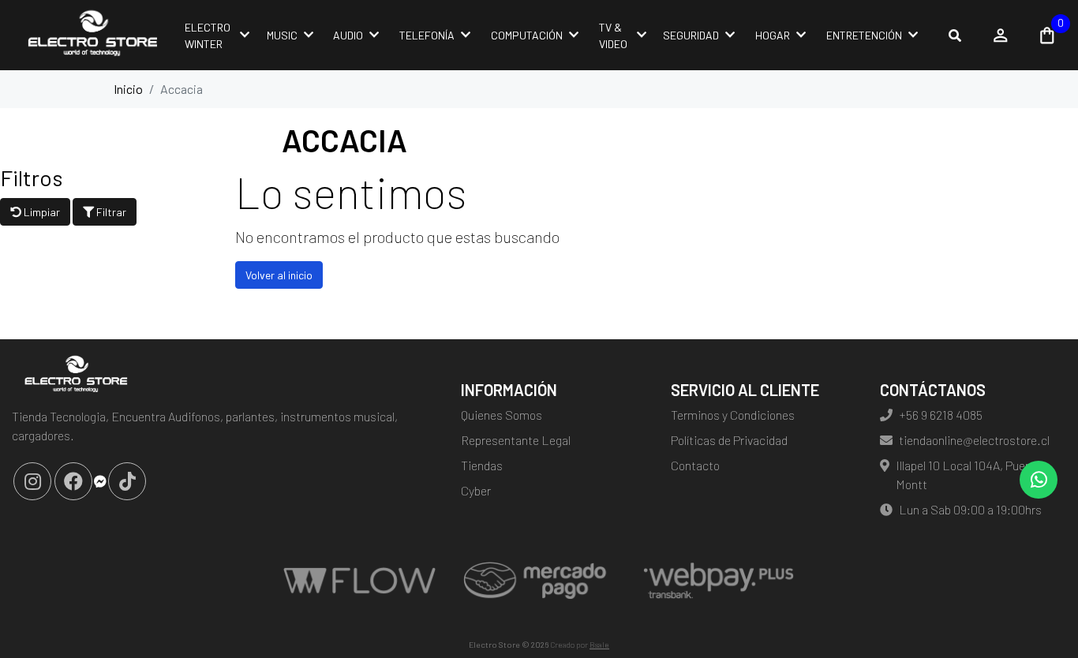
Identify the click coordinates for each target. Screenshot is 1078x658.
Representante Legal (516, 439)
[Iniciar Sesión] (1000, 35)
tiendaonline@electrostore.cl (974, 439)
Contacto (695, 465)
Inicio (128, 88)
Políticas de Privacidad (729, 439)
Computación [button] (527, 35)
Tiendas (482, 465)
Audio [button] (348, 35)
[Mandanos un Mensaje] (100, 481)
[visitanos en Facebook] (73, 481)
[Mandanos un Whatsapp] (1038, 480)
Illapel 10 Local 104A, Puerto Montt (968, 475)
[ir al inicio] (74, 375)
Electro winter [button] (207, 35)
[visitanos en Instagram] (32, 481)
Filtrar (110, 212)
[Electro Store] (91, 35)
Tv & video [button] (613, 35)
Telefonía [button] (427, 35)
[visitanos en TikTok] (127, 481)
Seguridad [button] (691, 35)
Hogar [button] (772, 35)
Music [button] (282, 35)
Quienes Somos (501, 414)
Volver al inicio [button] (279, 275)
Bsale (599, 644)
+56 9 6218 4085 (941, 414)
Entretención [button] (864, 35)
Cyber (476, 490)
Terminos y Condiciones (733, 414)
